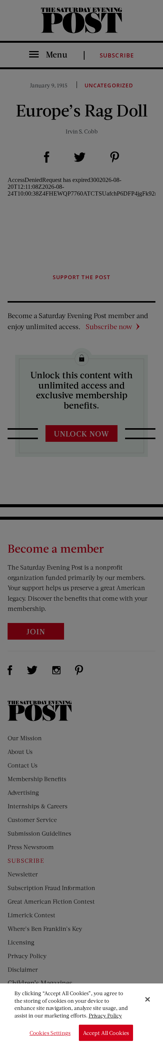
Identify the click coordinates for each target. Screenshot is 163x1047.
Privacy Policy (105, 1015)
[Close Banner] (147, 999)
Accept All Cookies (106, 1033)
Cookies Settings (50, 1033)
